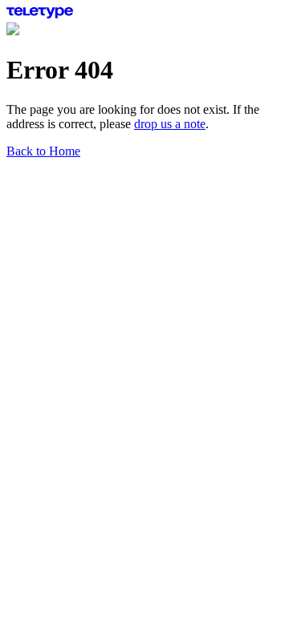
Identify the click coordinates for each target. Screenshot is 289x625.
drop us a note (170, 124)
